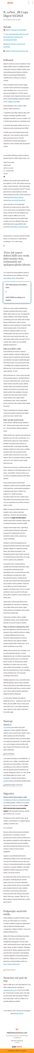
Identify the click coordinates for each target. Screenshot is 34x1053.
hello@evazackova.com (17, 1033)
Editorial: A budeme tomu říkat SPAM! (15, 30)
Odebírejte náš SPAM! (14, 101)
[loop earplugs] (8, 755)
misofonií (6, 781)
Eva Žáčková (8, 20)
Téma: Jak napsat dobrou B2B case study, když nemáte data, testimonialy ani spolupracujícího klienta (16, 37)
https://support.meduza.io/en (11, 964)
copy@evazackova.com (10, 990)
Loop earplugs (7, 727)
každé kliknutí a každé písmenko (19, 227)
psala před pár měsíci (9, 278)
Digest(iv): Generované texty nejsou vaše (16, 51)
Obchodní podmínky (17, 1040)
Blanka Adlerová (18, 1013)
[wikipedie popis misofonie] (12, 786)
